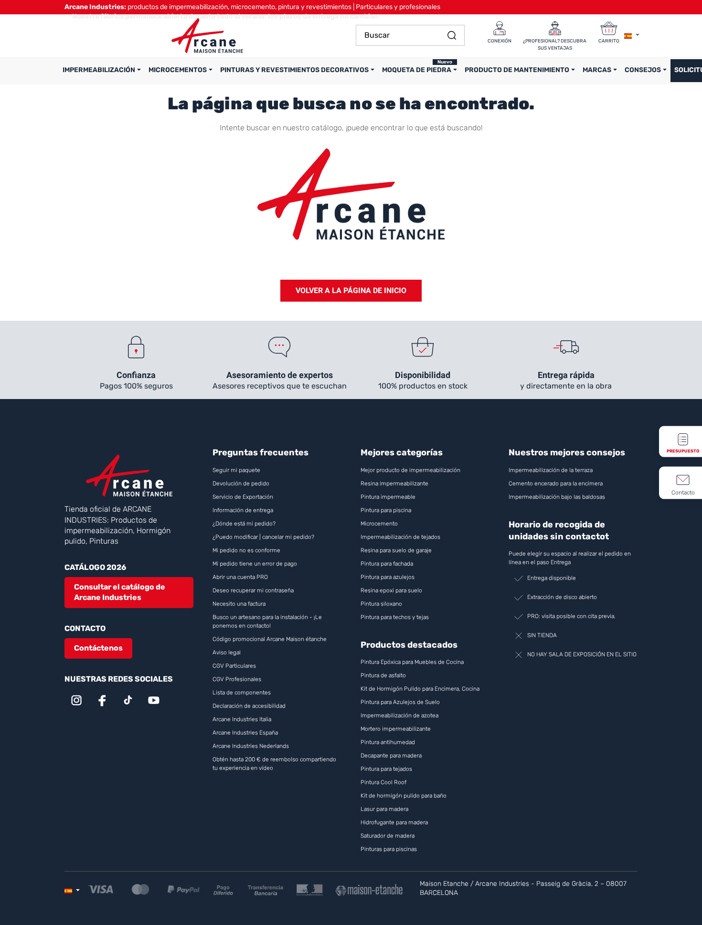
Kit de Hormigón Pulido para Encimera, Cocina (420, 688)
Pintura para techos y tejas (395, 617)
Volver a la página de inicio (351, 290)
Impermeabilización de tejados (400, 537)
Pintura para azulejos (388, 577)
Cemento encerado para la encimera (556, 483)
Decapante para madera (392, 755)
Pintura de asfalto (383, 675)
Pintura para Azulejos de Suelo (400, 702)
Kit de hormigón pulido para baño (404, 795)
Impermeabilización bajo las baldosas (557, 497)
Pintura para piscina (386, 510)
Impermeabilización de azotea (399, 715)
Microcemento (379, 523)
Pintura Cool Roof (384, 782)
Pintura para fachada (387, 563)
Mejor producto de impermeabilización (410, 470)
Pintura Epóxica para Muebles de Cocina (412, 662)
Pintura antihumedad (388, 742)
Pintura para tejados (386, 769)
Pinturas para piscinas (389, 849)
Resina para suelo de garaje (396, 550)
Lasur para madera (384, 809)
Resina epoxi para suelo (391, 590)
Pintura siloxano (381, 603)
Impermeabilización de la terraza (551, 470)
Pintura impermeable (388, 497)
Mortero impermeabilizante (396, 728)
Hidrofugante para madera (394, 822)
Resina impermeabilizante (394, 483)
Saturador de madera (388, 835)
